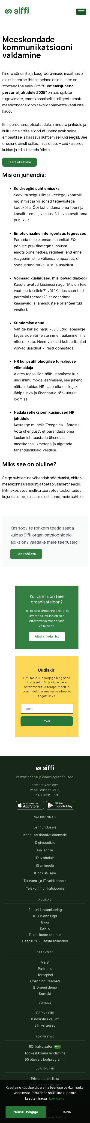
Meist (45, 962)
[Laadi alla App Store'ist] (30, 805)
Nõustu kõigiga (26, 1112)
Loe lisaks (56, 1098)
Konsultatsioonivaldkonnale (45, 835)
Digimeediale (45, 842)
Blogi (45, 922)
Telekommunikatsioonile (45, 888)
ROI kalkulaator (44, 1047)
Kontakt (45, 994)
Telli (47, 721)
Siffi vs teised (45, 1025)
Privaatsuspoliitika (45, 1079)
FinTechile (45, 850)
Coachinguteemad (45, 981)
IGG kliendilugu (45, 916)
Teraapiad (45, 975)
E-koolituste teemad (45, 935)
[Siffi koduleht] (45, 767)
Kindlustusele (45, 873)
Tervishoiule (45, 858)
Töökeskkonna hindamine (45, 1053)
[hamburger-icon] (81, 11)
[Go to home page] (16, 10)
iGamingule (45, 865)
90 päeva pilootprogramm (45, 1059)
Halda (66, 1112)
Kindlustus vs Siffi (45, 1019)
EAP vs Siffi (45, 1013)
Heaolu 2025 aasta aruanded (45, 941)
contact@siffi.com (45, 785)
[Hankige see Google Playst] (60, 805)
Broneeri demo (45, 987)
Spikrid (45, 928)
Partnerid (45, 969)
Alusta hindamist (47, 636)
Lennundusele (45, 827)
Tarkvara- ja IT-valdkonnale (45, 881)
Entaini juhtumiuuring (45, 910)
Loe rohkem (26, 554)
